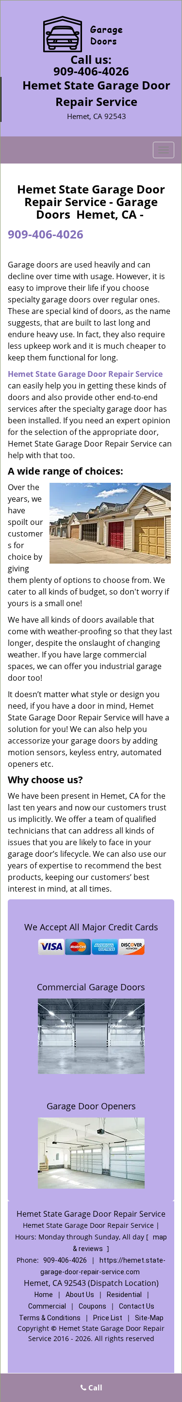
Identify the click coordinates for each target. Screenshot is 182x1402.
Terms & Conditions (50, 1318)
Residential (124, 1294)
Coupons (92, 1306)
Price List (107, 1318)
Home (43, 1294)
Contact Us (136, 1306)
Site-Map (149, 1318)
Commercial (47, 1306)
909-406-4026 (91, 71)
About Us (80, 1294)
